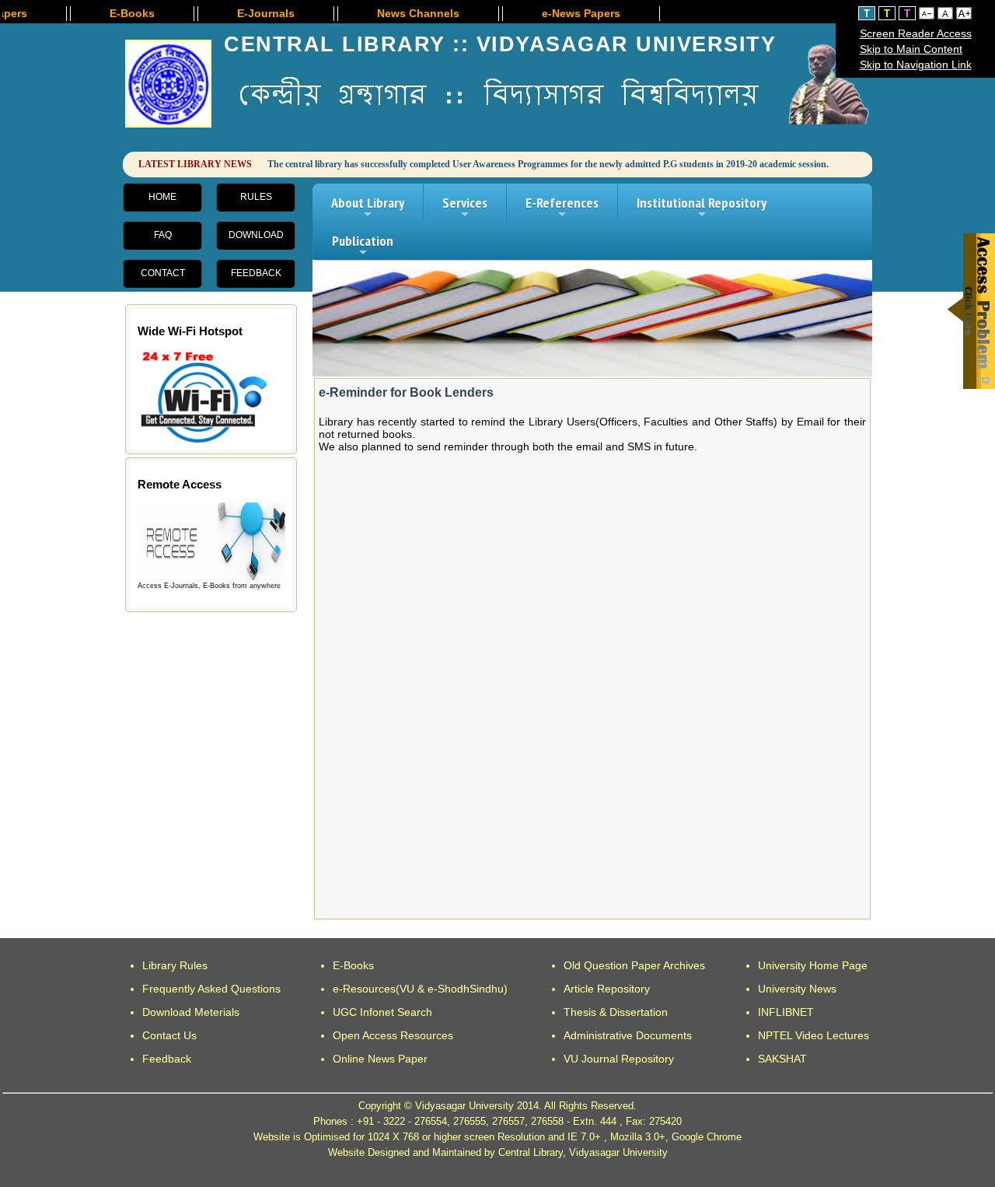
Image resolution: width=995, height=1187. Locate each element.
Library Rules (175, 965)
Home (162, 196)
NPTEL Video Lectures (813, 1035)
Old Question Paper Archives (634, 965)
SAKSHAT (782, 1058)
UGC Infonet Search (382, 1012)
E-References (562, 208)
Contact (163, 273)
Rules (256, 196)
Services (464, 208)
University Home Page (813, 965)
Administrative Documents (628, 1035)
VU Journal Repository (619, 1058)
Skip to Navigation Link (916, 64)
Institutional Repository (701, 208)
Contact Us (169, 1035)
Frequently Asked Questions (211, 988)
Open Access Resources (393, 1035)
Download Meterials (190, 1012)
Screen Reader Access (916, 33)
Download (256, 234)
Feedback (256, 273)
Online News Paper (380, 1058)
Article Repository (607, 988)
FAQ (163, 234)
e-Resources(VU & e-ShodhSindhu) (420, 988)
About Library (367, 208)
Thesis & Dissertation (616, 1012)
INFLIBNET (786, 1012)
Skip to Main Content (911, 49)
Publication (362, 246)
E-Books (353, 965)
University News (797, 988)
